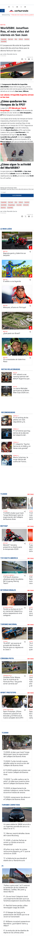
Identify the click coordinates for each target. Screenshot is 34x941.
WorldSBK (3, 41)
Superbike (3, 39)
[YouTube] (17, 7)
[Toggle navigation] (2, 10)
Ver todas (30, 494)
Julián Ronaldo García (10, 54)
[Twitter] (13, 7)
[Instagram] (21, 7)
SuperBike (10, 208)
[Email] (25, 7)
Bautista (3, 208)
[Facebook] (9, 7)
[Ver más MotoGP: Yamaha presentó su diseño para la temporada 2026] (14, 535)
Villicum (21, 39)
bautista (27, 39)
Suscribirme (17, 195)
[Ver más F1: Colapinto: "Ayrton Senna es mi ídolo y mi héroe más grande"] (6, 447)
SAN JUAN (25, 205)
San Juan (10, 39)
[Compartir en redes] (30, 251)
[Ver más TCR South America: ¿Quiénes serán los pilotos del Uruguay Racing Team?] (14, 567)
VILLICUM (19, 205)
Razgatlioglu (11, 205)
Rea (16, 39)
